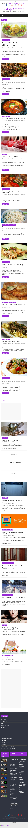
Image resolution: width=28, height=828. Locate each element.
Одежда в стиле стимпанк (16, 471)
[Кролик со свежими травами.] (14, 244)
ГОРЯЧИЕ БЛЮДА (6, 40)
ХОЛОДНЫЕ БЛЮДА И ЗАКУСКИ (9, 224)
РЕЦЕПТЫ (3, 740)
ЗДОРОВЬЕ (3, 727)
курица (10, 196)
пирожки (8, 307)
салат (3, 230)
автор (10, 47)
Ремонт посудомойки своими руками (12, 501)
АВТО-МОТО (4, 719)
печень (8, 345)
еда (3, 345)
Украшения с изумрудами (11, 628)
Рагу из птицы (7, 380)
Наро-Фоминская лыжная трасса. (14, 597)
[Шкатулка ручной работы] (14, 423)
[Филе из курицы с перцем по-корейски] (14, 175)
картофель (4, 48)
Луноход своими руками (15, 462)
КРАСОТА (4, 625)
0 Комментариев (16, 47)
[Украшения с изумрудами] (14, 610)
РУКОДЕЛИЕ (5, 437)
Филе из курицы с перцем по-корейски (12, 192)
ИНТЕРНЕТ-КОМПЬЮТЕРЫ (8, 529)
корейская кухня (5, 122)
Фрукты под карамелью (10, 156)
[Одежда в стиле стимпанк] (5, 471)
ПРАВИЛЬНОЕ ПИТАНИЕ (7, 655)
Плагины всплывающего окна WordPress (13, 533)
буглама (3, 84)
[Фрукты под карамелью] (14, 137)
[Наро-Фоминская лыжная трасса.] (14, 580)
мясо (7, 84)
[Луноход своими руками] (5, 461)
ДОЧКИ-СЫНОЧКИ (5, 725)
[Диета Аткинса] (14, 640)
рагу (8, 383)
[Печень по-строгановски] (14, 321)
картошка (4, 307)
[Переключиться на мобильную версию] (14, 823)
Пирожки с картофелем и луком (13, 304)
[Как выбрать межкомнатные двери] (14, 548)
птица (6, 383)
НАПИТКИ (3, 734)
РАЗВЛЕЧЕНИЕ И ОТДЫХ (7, 595)
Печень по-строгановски (11, 342)
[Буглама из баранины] (14, 64)
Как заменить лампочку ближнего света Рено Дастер (13, 796)
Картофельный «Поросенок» (10, 43)
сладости (8, 159)
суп (9, 122)
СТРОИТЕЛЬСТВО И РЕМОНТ (8, 563)
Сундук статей (14, 9)
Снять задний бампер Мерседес (22, 763)
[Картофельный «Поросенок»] (14, 23)
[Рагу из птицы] (14, 358)
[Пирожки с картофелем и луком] (14, 282)
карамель (4, 159)
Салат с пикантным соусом (11, 227)
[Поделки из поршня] (5, 452)
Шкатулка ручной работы (11, 440)
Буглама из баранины (10, 81)
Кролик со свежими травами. (12, 264)
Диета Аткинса (7, 658)
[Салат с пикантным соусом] (14, 209)
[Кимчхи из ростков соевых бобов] (14, 99)
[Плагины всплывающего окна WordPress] (14, 515)
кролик (3, 267)
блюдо (23, 47)
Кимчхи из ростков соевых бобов (14, 119)
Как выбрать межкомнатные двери (12, 566)
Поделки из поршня (12, 3)
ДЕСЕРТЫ (4, 154)
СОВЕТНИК (5, 497)
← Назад (3, 400)
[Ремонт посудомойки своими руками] (14, 483)
